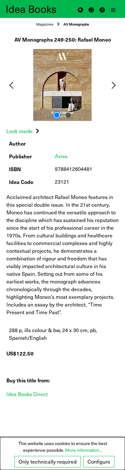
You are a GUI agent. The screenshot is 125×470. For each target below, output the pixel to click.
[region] (62, 85)
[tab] (23, 131)
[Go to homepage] (34, 9)
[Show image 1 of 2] (56, 115)
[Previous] (11, 85)
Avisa (61, 156)
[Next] (114, 85)
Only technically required (48, 461)
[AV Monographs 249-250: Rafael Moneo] (62, 85)
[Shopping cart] (91, 9)
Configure (99, 461)
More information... (83, 450)
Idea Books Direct (27, 394)
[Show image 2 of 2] (68, 115)
